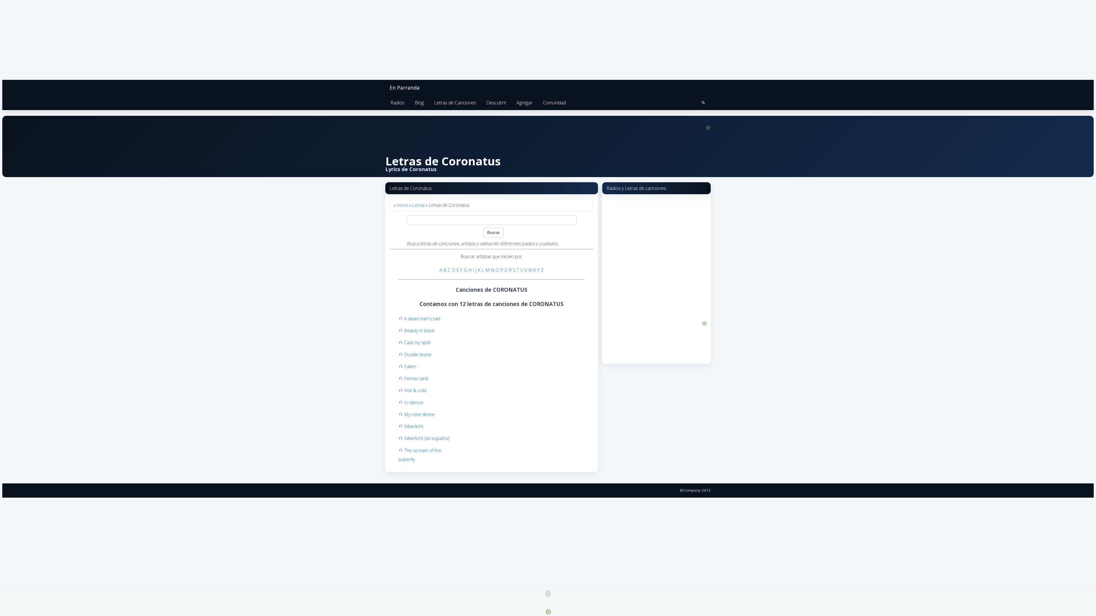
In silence (413, 402)
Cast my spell (417, 342)
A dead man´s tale (422, 318)
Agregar (525, 103)
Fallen (410, 366)
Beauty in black (419, 330)
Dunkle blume (418, 354)
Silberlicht (413, 426)
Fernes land (416, 378)
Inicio (402, 205)
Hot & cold (415, 390)
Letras (418, 205)
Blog (419, 103)
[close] (548, 593)
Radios (397, 103)
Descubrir (496, 103)
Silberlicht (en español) (427, 438)
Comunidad (554, 103)
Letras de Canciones (455, 103)
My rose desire (419, 414)
